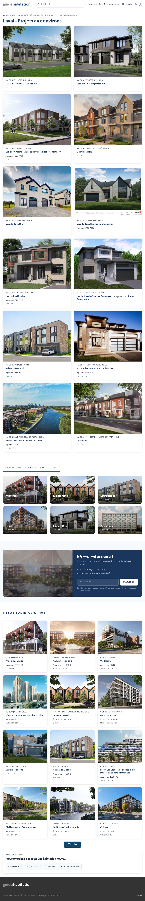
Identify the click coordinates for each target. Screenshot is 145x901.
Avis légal (42, 895)
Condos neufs (94, 4)
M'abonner (128, 582)
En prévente (13, 866)
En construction (32, 866)
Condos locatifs (129, 4)
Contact (6, 895)
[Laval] (25, 520)
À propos (25, 895)
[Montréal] (25, 490)
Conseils (33, 895)
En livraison (50, 866)
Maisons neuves (111, 4)
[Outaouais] (120, 520)
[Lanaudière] (72, 520)
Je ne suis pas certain (69, 866)
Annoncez (15, 895)
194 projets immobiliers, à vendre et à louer (31, 468)
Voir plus (72, 844)
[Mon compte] (140, 4)
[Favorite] (67, 30)
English (139, 895)
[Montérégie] (72, 490)
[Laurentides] (120, 490)
